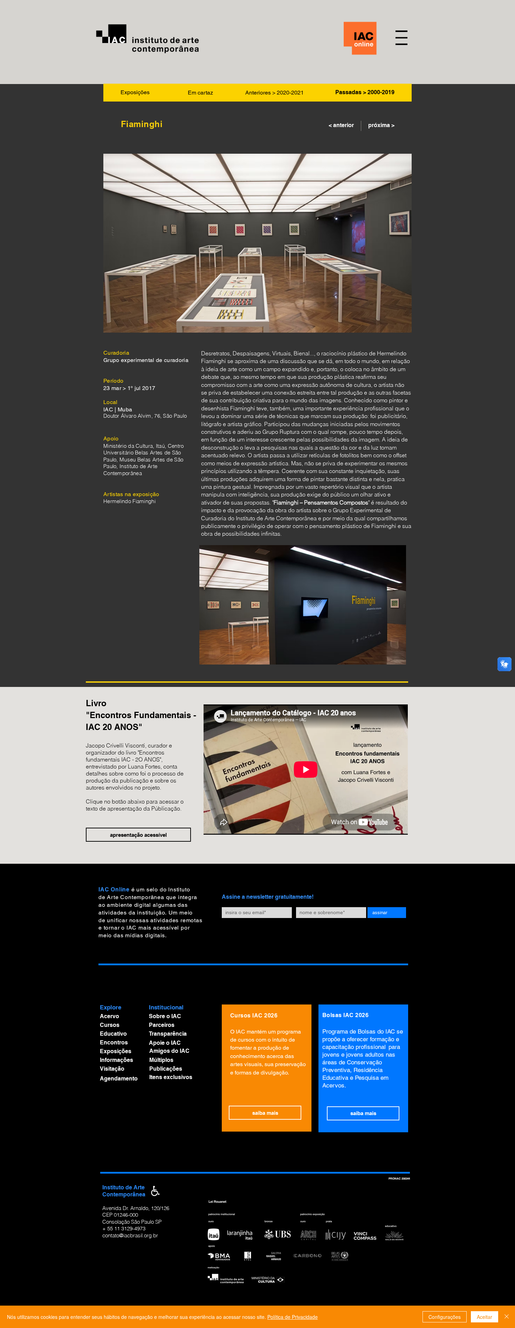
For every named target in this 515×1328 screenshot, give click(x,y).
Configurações (444, 1316)
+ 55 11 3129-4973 (123, 1228)
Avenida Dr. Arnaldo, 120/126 (135, 1208)
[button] (400, 38)
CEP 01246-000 (120, 1214)
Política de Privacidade (292, 1316)
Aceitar (484, 1316)
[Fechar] (506, 1316)
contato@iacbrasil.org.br (130, 1235)
